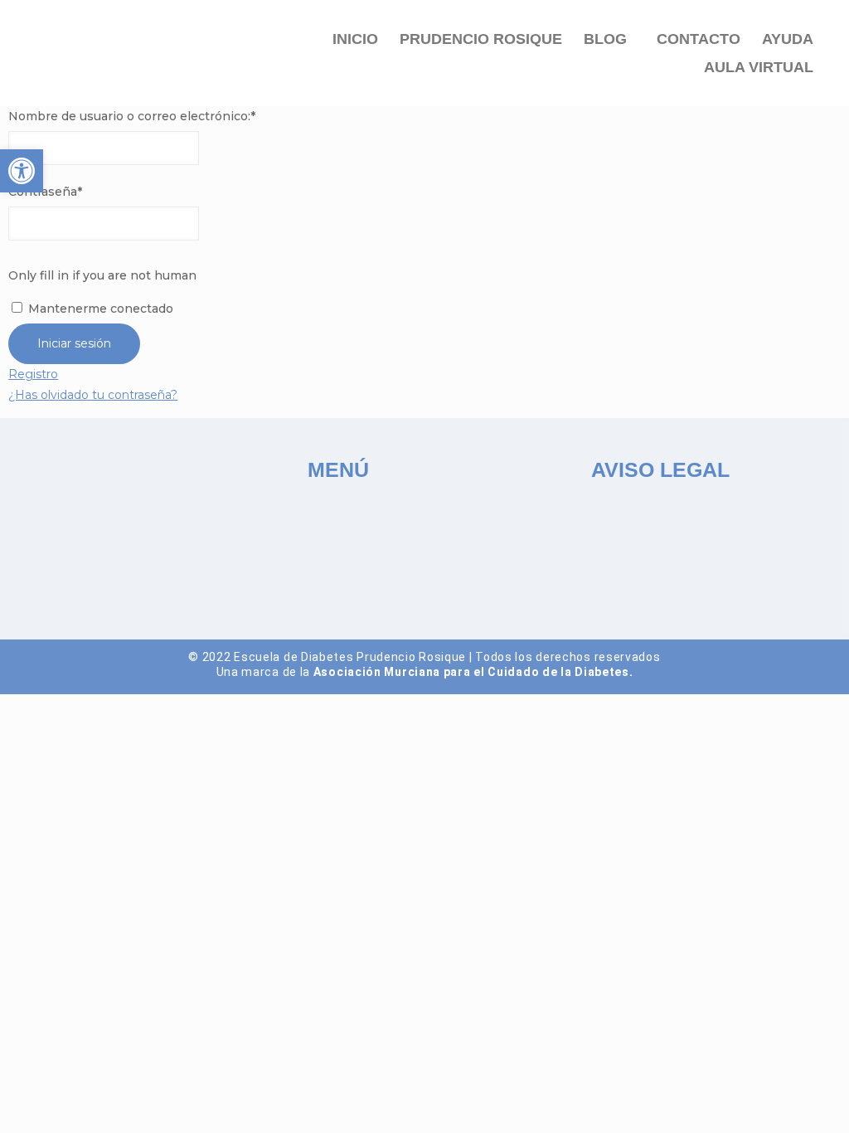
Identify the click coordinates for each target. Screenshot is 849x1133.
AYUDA (787, 39)
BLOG (605, 39)
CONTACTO (698, 39)
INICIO (355, 39)
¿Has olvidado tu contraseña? (92, 394)
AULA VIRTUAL (758, 67)
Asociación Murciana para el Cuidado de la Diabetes (471, 671)
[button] (609, 39)
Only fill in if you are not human (102, 275)
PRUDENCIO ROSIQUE (481, 39)
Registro (33, 374)
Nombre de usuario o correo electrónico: (131, 116)
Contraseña (45, 191)
